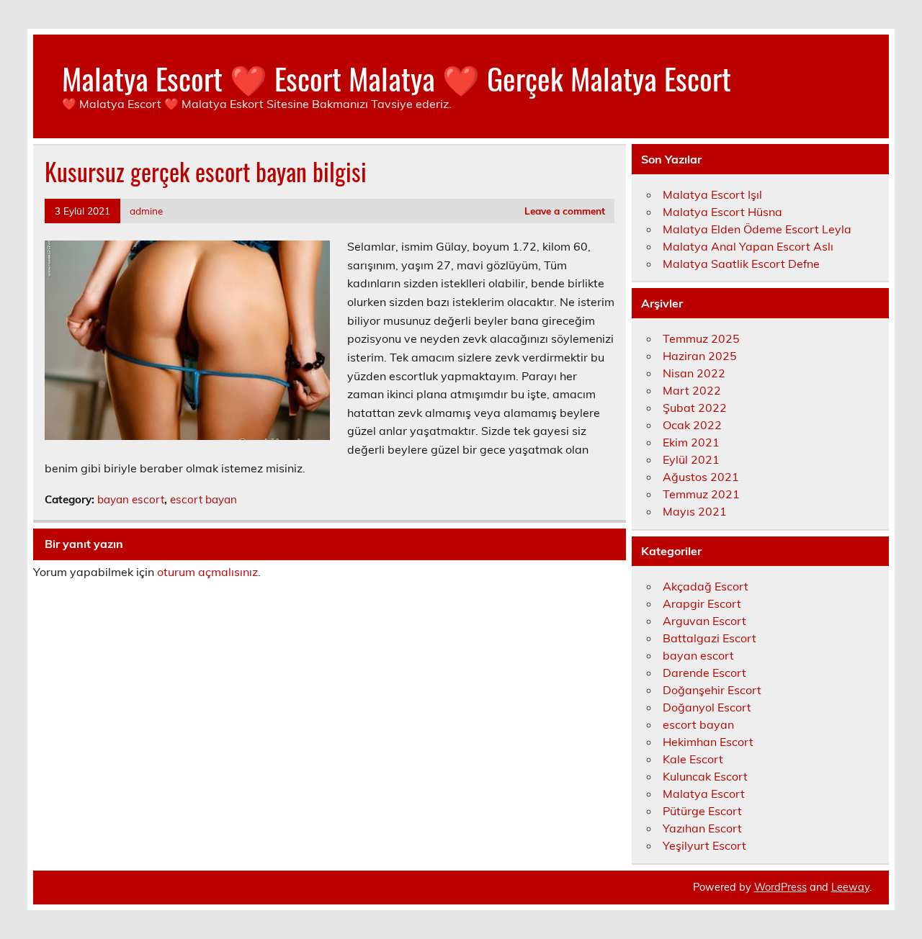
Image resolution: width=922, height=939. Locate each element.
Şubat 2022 (695, 407)
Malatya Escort (704, 793)
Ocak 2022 (692, 425)
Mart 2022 (692, 390)
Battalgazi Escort (709, 638)
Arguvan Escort (704, 621)
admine (146, 211)
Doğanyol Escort (707, 707)
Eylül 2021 (691, 459)
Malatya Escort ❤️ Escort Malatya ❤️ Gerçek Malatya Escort (396, 77)
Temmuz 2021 (701, 494)
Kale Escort (693, 759)
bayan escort (130, 499)
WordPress (780, 887)
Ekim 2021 (691, 442)
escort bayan (203, 499)
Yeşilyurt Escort (704, 845)
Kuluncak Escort (705, 776)
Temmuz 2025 (701, 338)
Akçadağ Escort (705, 586)
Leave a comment (564, 211)
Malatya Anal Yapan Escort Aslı (748, 246)
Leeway (850, 887)
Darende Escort (704, 672)
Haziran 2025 (700, 356)
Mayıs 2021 (695, 511)
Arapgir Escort (702, 603)
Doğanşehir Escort (712, 690)
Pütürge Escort (702, 811)
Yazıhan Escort (702, 828)
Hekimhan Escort (708, 741)
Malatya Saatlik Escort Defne (741, 263)
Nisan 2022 (694, 373)
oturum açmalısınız (207, 572)
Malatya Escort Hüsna (722, 212)
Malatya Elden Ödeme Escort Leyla (757, 229)
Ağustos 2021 (701, 477)
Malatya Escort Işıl (712, 194)
